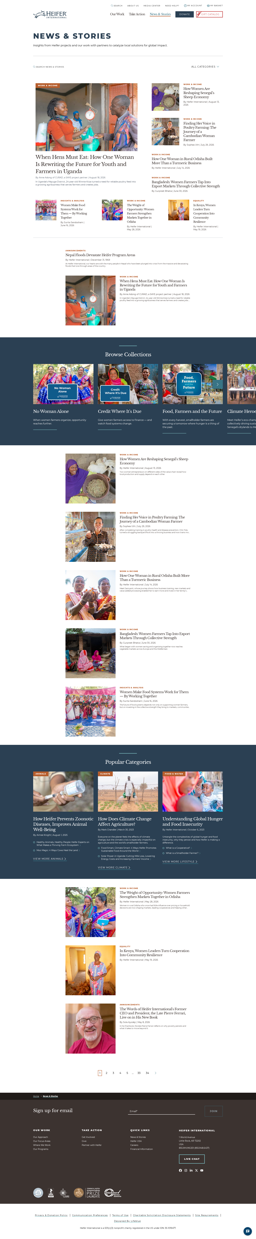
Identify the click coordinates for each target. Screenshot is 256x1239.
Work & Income (47, 85)
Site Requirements (207, 1215)
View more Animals (48, 858)
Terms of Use (120, 1215)
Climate (105, 774)
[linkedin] (191, 1170)
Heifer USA (136, 1141)
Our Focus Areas (41, 1141)
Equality (198, 201)
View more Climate (113, 867)
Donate (184, 14)
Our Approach (40, 1137)
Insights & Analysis (72, 201)
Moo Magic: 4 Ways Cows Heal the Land (57, 850)
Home (36, 1096)
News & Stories (160, 14)
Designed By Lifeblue (127, 1221)
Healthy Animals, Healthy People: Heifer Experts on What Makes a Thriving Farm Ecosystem (63, 843)
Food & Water (174, 774)
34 (147, 1073)
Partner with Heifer (92, 1145)
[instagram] (185, 1170)
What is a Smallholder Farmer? (182, 853)
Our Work (117, 14)
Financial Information (141, 1149)
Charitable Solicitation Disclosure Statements (162, 1215)
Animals (41, 774)
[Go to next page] (155, 1073)
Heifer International (197, 1130)
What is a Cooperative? (178, 848)
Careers (134, 1145)
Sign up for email (53, 1110)
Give (84, 1141)
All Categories (203, 66)
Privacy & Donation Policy (51, 1215)
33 (138, 1073)
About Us (133, 6)
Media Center (152, 6)
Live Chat (192, 1159)
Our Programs (40, 1149)
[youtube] (201, 1170)
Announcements (75, 251)
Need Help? (172, 6)
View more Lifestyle (179, 861)
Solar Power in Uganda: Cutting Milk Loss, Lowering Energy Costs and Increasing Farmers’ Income (128, 857)
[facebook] (180, 1170)
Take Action (137, 14)
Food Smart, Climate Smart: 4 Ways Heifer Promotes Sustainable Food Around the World (128, 849)
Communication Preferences (90, 1215)
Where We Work (41, 1145)
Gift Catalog (210, 14)
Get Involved (88, 1137)
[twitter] (196, 1170)
